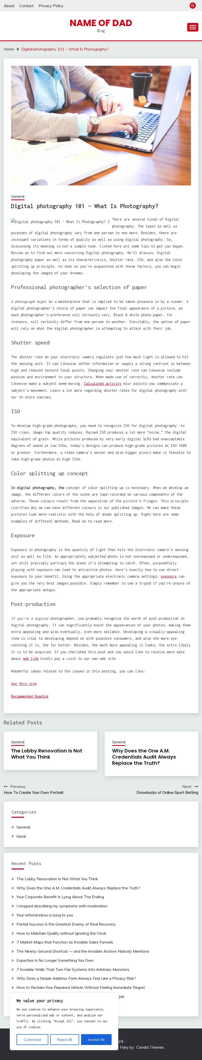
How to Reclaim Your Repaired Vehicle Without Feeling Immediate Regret (81, 987)
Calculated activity (102, 383)
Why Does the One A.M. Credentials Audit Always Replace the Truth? (144, 756)
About (9, 5)
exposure (169, 576)
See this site (24, 684)
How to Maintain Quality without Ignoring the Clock (61, 933)
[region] (64, 1021)
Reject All (64, 1039)
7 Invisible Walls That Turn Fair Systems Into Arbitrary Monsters (73, 969)
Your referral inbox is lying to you (45, 915)
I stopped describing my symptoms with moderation (62, 905)
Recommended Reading (30, 696)
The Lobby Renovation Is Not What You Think (46, 753)
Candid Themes (150, 1047)
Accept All (96, 1039)
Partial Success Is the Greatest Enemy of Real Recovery (66, 924)
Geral (21, 836)
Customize (32, 1039)
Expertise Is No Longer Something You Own (55, 960)
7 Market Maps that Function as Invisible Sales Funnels (65, 942)
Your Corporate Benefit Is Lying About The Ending (60, 896)
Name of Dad (101, 22)
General (17, 196)
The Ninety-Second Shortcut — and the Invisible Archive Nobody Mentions (83, 951)
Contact (26, 5)
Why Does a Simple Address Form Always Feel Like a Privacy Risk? (76, 978)
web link (31, 658)
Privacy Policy (51, 5)
